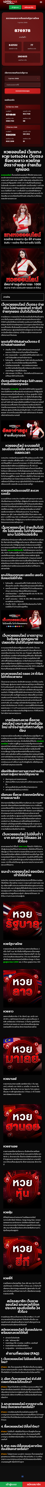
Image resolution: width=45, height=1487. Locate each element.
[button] (41, 2)
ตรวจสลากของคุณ (22, 91)
